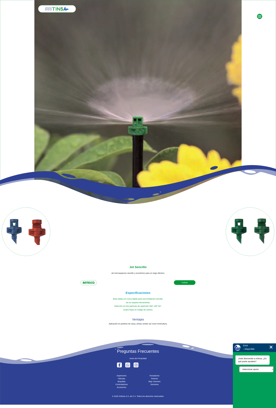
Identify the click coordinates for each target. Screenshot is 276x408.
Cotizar (185, 282)
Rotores (154, 379)
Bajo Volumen (155, 381)
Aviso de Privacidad (138, 358)
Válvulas (121, 379)
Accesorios (121, 387)
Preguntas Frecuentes (138, 351)
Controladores (121, 384)
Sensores (154, 384)
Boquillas (121, 381)
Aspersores (121, 376)
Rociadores (154, 376)
